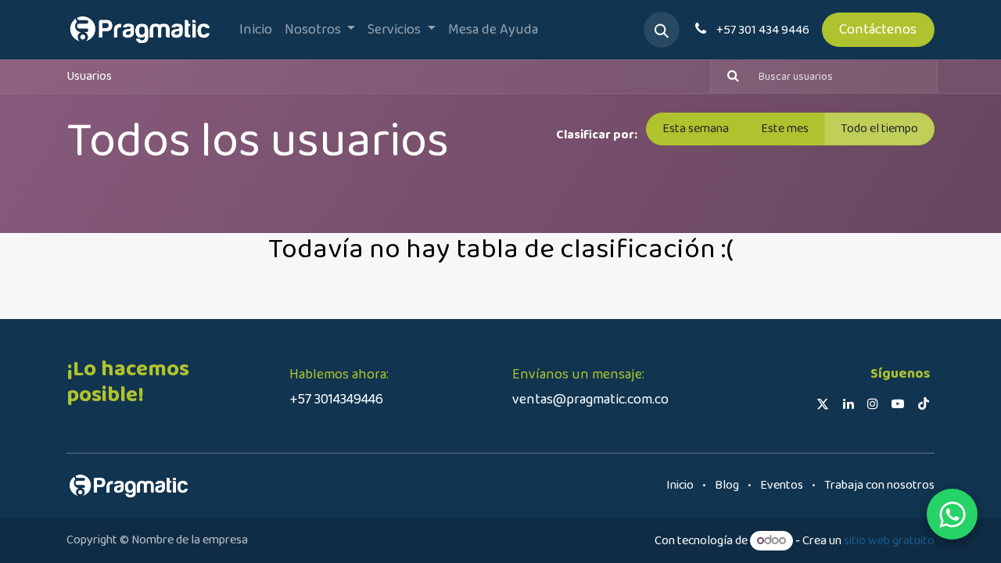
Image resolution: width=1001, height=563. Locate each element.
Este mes (785, 128)
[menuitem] (255, 30)
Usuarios (89, 76)
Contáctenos (878, 30)
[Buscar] (727, 76)
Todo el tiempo (879, 128)
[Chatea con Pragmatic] (952, 514)
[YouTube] (897, 403)
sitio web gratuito (889, 540)
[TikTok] (923, 403)
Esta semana (695, 128)
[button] (662, 30)
